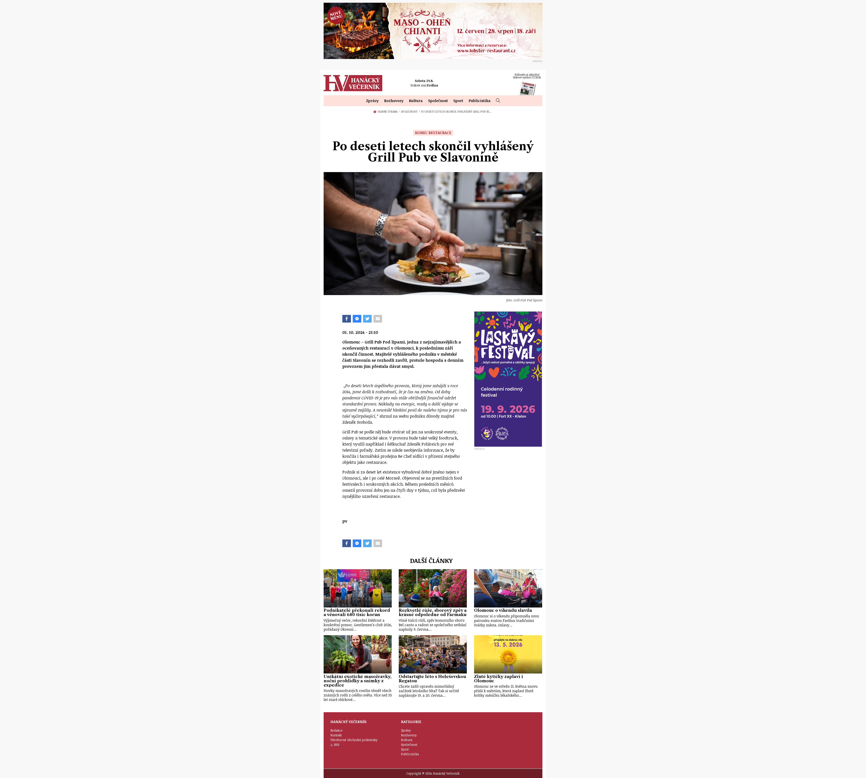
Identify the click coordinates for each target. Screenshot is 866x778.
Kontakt (336, 735)
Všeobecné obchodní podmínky (354, 740)
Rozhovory (393, 100)
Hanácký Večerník (353, 83)
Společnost (438, 100)
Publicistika (480, 100)
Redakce (336, 730)
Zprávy (372, 100)
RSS (336, 744)
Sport (458, 100)
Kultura (416, 100)
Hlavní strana (388, 111)
